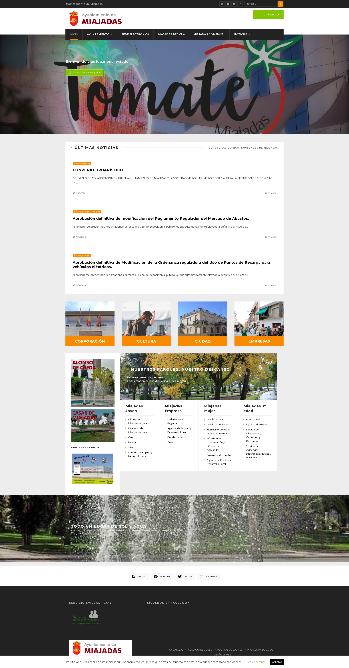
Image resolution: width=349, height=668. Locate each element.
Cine (130, 437)
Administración (82, 163)
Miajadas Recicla (171, 34)
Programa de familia (219, 455)
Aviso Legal (176, 649)
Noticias (241, 34)
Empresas (259, 341)
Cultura (146, 341)
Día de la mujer (215, 419)
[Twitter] (234, 4)
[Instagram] (240, 4)
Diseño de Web (222, 654)
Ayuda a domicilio (256, 424)
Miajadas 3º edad (254, 408)
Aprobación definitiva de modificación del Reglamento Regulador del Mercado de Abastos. (161, 218)
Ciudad (203, 341)
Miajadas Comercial (209, 34)
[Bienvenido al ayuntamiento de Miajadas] (174, 93)
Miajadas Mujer (213, 408)
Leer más (270, 193)
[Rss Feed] (222, 4)
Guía (170, 442)
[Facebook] (228, 4)
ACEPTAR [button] (277, 662)
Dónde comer (175, 437)
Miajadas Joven (134, 408)
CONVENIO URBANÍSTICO (98, 170)
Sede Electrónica (135, 34)
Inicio (74, 34)
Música (132, 442)
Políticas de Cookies (229, 649)
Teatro (132, 447)
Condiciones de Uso (200, 649)
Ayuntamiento (98, 34)
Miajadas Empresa (173, 408)
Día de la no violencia (219, 424)
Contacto (271, 14)
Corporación (90, 341)
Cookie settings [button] (256, 662)
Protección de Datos (260, 649)
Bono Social (253, 419)
